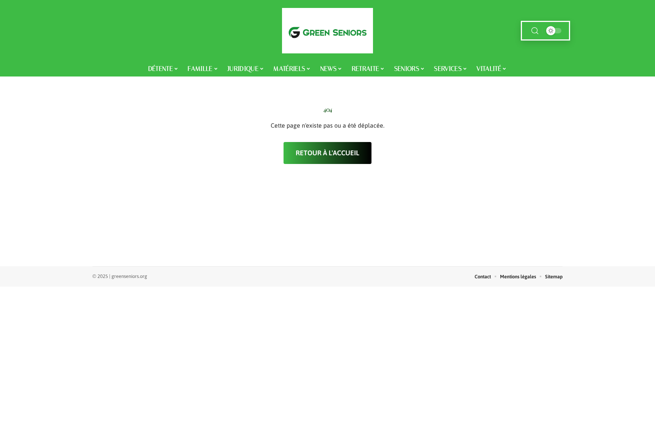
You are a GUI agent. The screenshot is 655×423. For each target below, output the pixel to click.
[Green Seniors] (327, 30)
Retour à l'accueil (327, 153)
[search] (534, 31)
